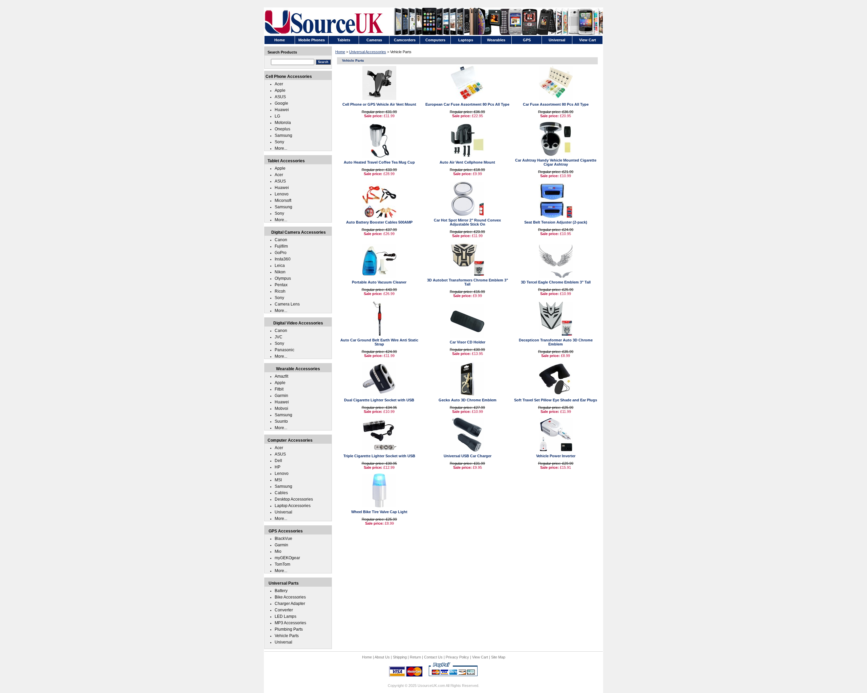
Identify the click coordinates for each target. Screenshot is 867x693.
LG (277, 116)
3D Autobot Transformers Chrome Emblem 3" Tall (467, 282)
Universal (283, 512)
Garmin (281, 395)
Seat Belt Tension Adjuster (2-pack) (555, 222)
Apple (280, 90)
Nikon (280, 272)
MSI (278, 480)
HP (277, 467)
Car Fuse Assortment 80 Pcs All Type (556, 104)
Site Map (498, 657)
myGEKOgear (287, 557)
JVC (278, 337)
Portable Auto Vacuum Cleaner (379, 282)
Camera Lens (287, 304)
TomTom (282, 564)
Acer (279, 84)
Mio (278, 551)
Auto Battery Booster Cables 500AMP (379, 222)
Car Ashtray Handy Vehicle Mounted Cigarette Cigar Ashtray (555, 162)
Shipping (400, 657)
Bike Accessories (290, 597)
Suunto (281, 421)
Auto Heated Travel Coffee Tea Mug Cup (379, 162)
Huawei (282, 109)
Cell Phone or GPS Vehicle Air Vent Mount (379, 104)
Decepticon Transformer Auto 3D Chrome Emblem (556, 342)
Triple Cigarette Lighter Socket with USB (379, 456)
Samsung (283, 135)
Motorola (283, 122)
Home (340, 52)
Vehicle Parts (287, 635)
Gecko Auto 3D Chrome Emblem (467, 400)
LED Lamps (285, 616)
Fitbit (279, 389)
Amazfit (281, 376)
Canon (281, 239)
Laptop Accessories (293, 505)
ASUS (280, 96)
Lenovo (282, 194)
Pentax (281, 284)
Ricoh (280, 291)
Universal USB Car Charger (467, 456)
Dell (278, 460)
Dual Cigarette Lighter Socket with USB (379, 400)
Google (281, 103)
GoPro (281, 252)
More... (281, 148)
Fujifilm (281, 246)
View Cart (480, 657)
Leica (280, 265)
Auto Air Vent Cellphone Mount (467, 162)
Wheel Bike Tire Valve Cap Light (379, 512)
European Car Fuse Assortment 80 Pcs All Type (467, 104)
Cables (281, 492)
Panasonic (284, 350)
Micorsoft (283, 200)
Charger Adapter (290, 603)
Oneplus (282, 129)
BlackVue (283, 538)
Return (415, 657)
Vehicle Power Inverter (555, 456)
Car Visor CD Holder (467, 342)
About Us (382, 657)
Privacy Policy (457, 657)
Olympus (283, 278)
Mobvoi (281, 408)
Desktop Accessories (294, 499)
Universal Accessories (367, 52)
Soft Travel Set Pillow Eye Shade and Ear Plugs (555, 400)
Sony (279, 142)
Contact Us (433, 657)
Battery (281, 590)
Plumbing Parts (289, 629)
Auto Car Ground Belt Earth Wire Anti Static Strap (379, 342)
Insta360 (283, 259)
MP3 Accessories (290, 623)
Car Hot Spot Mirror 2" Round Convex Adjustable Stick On (467, 222)
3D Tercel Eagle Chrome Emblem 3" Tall (556, 282)
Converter (284, 610)
